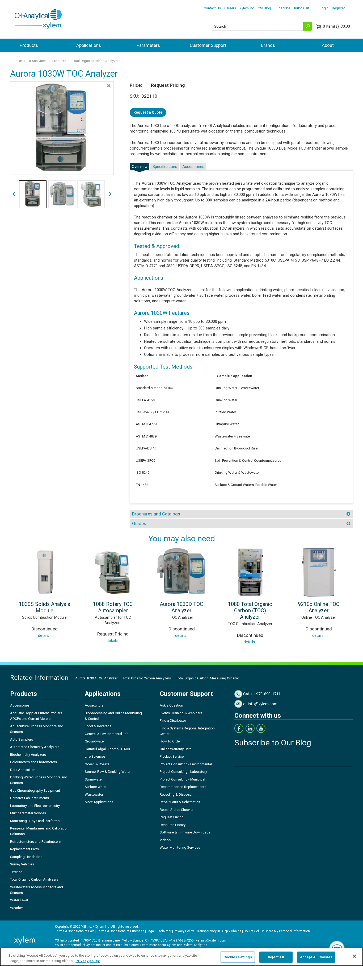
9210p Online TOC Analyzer (319, 607)
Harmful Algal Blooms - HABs (107, 749)
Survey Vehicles (22, 864)
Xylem (171, 945)
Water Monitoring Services (180, 847)
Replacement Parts (24, 849)
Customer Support (208, 45)
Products (29, 45)
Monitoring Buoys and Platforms (35, 821)
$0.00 (336, 26)
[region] (181, 957)
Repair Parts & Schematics (180, 802)
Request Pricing (172, 817)
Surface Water (96, 787)
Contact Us (212, 8)
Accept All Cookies (316, 957)
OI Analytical (37, 61)
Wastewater (94, 794)
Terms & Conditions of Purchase (120, 931)
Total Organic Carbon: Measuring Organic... (208, 678)
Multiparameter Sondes (28, 813)
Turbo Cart (301, 8)
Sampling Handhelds (26, 857)
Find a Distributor (173, 721)
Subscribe (282, 8)
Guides (139, 523)
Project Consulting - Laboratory (183, 772)
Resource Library (172, 825)
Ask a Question (171, 705)
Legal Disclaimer (159, 931)
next (13, 194)
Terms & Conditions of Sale (75, 931)
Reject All (276, 957)
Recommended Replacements (183, 787)
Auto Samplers (21, 739)
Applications (88, 45)
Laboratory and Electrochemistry (35, 806)
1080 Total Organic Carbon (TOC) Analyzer (250, 610)
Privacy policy (87, 961)
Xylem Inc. (247, 8)
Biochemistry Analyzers (28, 755)
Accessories (193, 166)
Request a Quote (147, 112)
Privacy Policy (184, 931)
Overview (139, 166)
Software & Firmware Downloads (185, 832)
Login (324, 8)
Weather (16, 908)
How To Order (170, 741)
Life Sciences (95, 756)
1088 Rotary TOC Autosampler (113, 607)
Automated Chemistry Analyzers (34, 747)
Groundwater (95, 741)
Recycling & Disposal (176, 794)
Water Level (19, 900)
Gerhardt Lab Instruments (29, 798)
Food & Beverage (98, 726)
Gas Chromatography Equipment (35, 790)
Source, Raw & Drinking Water (107, 772)
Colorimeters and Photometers (33, 762)
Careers (230, 8)
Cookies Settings (237, 957)
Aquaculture (94, 705)
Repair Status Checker (176, 810)
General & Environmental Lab (107, 734)
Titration (16, 872)
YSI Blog (264, 8)
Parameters (148, 45)
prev (110, 194)
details (43, 635)
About (328, 45)
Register (338, 8)
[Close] (354, 956)
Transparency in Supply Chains (218, 931)
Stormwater (94, 779)
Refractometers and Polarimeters (35, 842)
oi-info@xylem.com (260, 703)
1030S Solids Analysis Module (44, 607)
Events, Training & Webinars (181, 713)
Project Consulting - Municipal (182, 779)
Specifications (165, 166)
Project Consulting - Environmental (186, 764)
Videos (165, 840)
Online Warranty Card (176, 749)
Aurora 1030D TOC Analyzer (181, 607)
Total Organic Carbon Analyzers (96, 61)
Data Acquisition (23, 770)
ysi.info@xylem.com (211, 940)
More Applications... (100, 802)
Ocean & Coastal (97, 764)
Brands (268, 45)
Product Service (172, 756)
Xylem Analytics (195, 945)
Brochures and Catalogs (156, 514)
